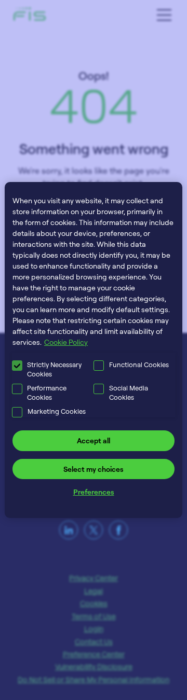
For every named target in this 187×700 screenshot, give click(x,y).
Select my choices (93, 469)
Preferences (93, 491)
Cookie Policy (66, 342)
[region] (93, 350)
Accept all (93, 440)
